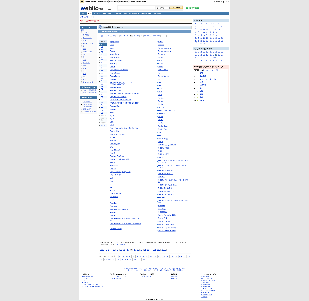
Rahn (160, 60)
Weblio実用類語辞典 (89, 90)
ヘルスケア (86, 63)
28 (145, 36)
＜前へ (102, 36)
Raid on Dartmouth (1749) (167, 231)
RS (102, 94)
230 (113, 259)
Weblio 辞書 (84, 17)
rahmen (160, 42)
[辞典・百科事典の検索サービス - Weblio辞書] (91, 9)
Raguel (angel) (115, 150)
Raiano (160, 117)
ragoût (112, 118)
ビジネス (86, 32)
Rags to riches (115, 131)
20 (117, 36)
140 (167, 256)
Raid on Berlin (163, 218)
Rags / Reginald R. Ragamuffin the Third (124, 128)
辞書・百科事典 (88, 82)
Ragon (112, 112)
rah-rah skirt (114, 197)
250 (122, 259)
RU (102, 100)
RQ (102, 89)
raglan (112, 48)
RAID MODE (162, 212)
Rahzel (160, 79)
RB (102, 49)
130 (163, 256)
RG (102, 62)
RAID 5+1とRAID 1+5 (165, 174)
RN (102, 81)
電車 (84, 40)
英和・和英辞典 (103, 1)
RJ (102, 70)
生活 (84, 60)
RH (102, 65)
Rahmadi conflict (116, 229)
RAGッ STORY (115, 175)
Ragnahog (113, 63)
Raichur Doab (163, 126)
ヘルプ (226, 2)
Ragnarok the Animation (118, 97)
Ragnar (112, 67)
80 (143, 256)
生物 (84, 71)
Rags (111, 122)
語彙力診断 (87, 109)
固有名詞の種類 (146, 13)
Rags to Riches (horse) (118, 134)
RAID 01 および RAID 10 (167, 145)
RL (102, 76)
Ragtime (113, 140)
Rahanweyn (114, 206)
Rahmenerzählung (164, 51)
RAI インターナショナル (166, 110)
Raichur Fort (162, 129)
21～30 (215, 70)
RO (102, 84)
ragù (111, 178)
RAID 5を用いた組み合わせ (167, 185)
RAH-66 (112, 190)
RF (102, 60)
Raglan (112, 51)
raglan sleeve (114, 54)
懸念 (201, 88)
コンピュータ (87, 38)
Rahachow (113, 203)
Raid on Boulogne (164, 221)
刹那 (201, 73)
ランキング (97, 13)
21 (121, 36)
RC (102, 52)
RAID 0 (160, 142)
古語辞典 (132, 1)
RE (102, 57)
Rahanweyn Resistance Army (120, 209)
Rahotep (161, 63)
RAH (111, 184)
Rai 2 (160, 92)
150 (172, 256)
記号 (214, 58)
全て (82, 30)
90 (147, 256)
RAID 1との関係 (163, 154)
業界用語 (86, 35)
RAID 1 (160, 151)
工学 (84, 49)
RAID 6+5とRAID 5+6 (165, 194)
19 (114, 36)
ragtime (112, 137)
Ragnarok (113, 79)
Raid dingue (162, 209)
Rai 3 (160, 95)
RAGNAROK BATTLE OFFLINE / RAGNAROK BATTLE (121, 83)
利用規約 (85, 282)
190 (189, 256)
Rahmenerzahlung (164, 48)
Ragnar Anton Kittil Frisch (119, 70)
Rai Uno (161, 107)
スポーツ (86, 68)
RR (102, 92)
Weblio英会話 (87, 104)
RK (102, 73)
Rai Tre (160, 104)
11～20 (205, 70)
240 (118, 259)
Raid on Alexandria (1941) (167, 215)
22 (124, 36)
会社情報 (174, 276)
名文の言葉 (117, 13)
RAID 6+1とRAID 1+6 (165, 191)
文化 (84, 57)
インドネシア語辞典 (208, 290)
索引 (89, 13)
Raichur (160, 123)
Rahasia (113, 212)
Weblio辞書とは (87, 276)
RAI (159, 82)
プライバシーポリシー (90, 284)
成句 (125, 13)
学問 (84, 54)
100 (151, 256)
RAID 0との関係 (163, 148)
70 (140, 256)
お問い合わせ (120, 244)
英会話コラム (87, 102)
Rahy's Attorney (163, 76)
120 (159, 256)
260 (126, 259)
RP (102, 86)
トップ (83, 13)
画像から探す (107, 13)
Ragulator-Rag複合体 (117, 156)
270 (130, 259)
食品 (84, 74)
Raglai (112, 45)
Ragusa (112, 162)
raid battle (161, 206)
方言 (84, 79)
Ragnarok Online (115, 90)
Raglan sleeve (115, 57)
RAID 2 (160, 157)
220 (109, 259)
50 (133, 256)
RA (102, 47)
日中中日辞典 (113, 1)
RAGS (112, 125)
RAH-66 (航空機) (115, 194)
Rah (111, 181)
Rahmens (161, 54)
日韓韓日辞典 (123, 1)
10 (120, 256)
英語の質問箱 (87, 107)
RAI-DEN (161, 114)
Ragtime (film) (115, 144)
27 (141, 36)
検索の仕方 (86, 278)
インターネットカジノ (208, 79)
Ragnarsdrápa (114, 106)
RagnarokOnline (115, 87)
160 (176, 256)
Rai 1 (160, 88)
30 (127, 256)
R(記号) (103, 125)
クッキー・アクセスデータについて (93, 288)
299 (154, 36)
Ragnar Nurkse (115, 76)
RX (102, 107)
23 (128, 36)
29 (148, 36)
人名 (84, 76)
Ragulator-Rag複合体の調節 (119, 159)
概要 (201, 94)
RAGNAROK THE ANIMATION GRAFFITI (124, 103)
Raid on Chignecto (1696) (167, 227)
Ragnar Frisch (115, 73)
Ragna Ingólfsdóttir (116, 60)
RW (102, 105)
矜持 (201, 82)
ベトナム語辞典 (206, 295)
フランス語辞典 (206, 289)
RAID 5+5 (161, 177)
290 (139, 259)
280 (135, 259)
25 (135, 36)
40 (130, 256)
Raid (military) (163, 139)
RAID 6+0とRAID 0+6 (165, 188)
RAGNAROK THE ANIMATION (120, 100)
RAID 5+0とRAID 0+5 (165, 171)
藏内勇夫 (203, 76)
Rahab (112, 200)
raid (159, 132)
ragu (111, 147)
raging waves (114, 42)
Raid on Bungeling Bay (166, 224)
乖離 (201, 97)
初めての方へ (218, 2)
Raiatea (160, 120)
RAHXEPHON (163, 70)
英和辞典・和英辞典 (208, 280)
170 (180, 256)
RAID (160, 135)
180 (184, 256)
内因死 (202, 100)
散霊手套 (203, 85)
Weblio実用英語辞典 (89, 93)
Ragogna (113, 109)
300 (158, 36)
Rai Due (161, 98)
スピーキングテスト (89, 111)
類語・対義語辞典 (90, 1)
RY (102, 110)
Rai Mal (160, 101)
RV (102, 102)
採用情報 (174, 278)
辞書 (82, 1)
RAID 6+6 (161, 197)
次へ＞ (164, 36)
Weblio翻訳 (205, 282)
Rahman (113, 232)
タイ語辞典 (205, 293)
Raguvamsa (114, 165)
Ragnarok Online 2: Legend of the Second (124, 93)
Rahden (112, 216)
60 (137, 256)
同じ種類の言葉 (134, 13)
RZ (102, 113)
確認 (201, 91)
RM (102, 78)
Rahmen (161, 45)
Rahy (160, 73)
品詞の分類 (157, 13)
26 (138, 36)
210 (105, 259)
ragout (112, 115)
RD (102, 55)
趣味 (84, 65)
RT (102, 97)
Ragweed (113, 169)
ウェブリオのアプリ (119, 276)
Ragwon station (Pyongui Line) (120, 172)
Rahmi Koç (162, 57)
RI (101, 68)
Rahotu (160, 67)
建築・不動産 (87, 51)
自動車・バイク (88, 43)
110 (155, 256)
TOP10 (196, 70)
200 (101, 259)
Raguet (112, 153)
